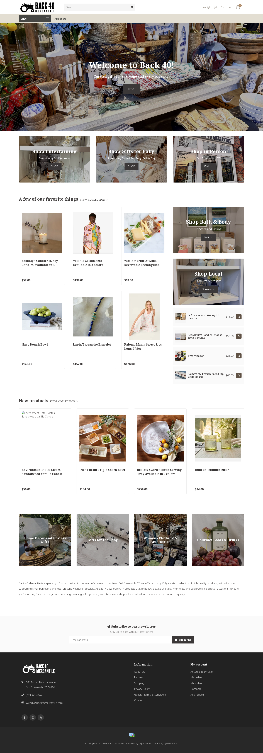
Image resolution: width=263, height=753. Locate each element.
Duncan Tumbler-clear (212, 470)
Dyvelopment (171, 743)
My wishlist (197, 683)
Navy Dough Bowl (35, 344)
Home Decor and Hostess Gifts (37, 515)
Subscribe (184, 640)
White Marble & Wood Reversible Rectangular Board (141, 265)
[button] (2, 76)
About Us (60, 18)
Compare (196, 689)
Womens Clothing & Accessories (153, 515)
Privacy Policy (142, 689)
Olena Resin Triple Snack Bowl (102, 470)
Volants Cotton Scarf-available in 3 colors (89, 263)
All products (197, 694)
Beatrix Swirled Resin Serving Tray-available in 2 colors (159, 472)
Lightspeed (145, 743)
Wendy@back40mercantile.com (44, 703)
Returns (138, 677)
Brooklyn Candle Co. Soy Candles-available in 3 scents (40, 265)
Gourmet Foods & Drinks (206, 515)
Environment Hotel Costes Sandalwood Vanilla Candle (42, 472)
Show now (208, 289)
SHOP (131, 89)
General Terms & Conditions (150, 694)
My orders (196, 677)
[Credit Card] (131, 735)
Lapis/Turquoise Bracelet (92, 344)
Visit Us (208, 166)
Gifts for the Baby (87, 515)
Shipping (139, 683)
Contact (138, 700)
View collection (93, 199)
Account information (202, 671)
